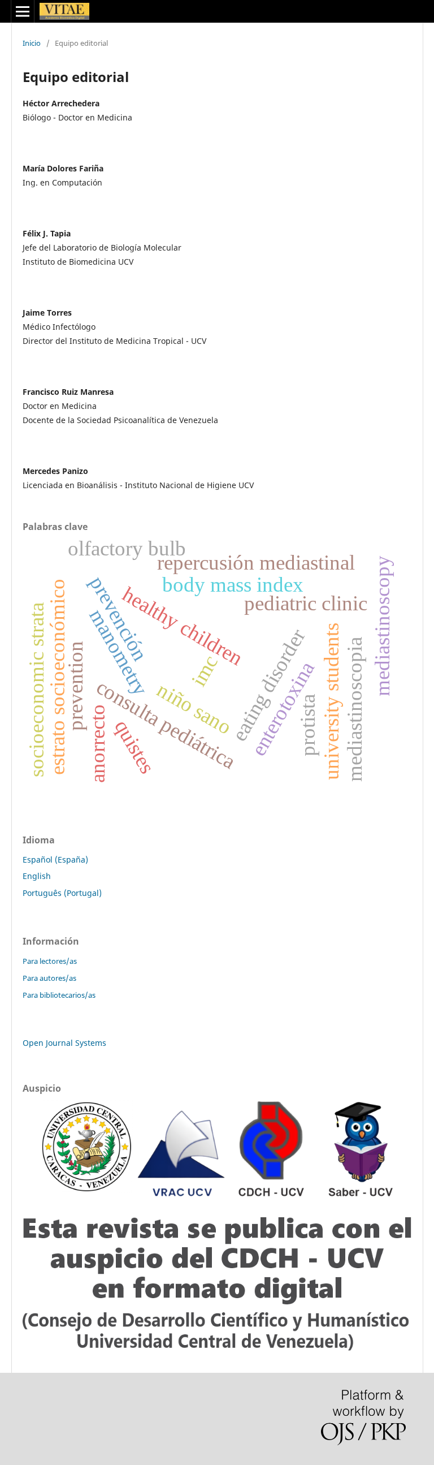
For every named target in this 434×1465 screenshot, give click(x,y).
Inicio (32, 43)
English (37, 876)
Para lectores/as (50, 961)
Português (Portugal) (62, 892)
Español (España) (55, 859)
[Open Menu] (22, 11)
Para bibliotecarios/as (59, 995)
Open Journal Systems (64, 1042)
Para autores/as (49, 978)
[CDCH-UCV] (217, 1348)
